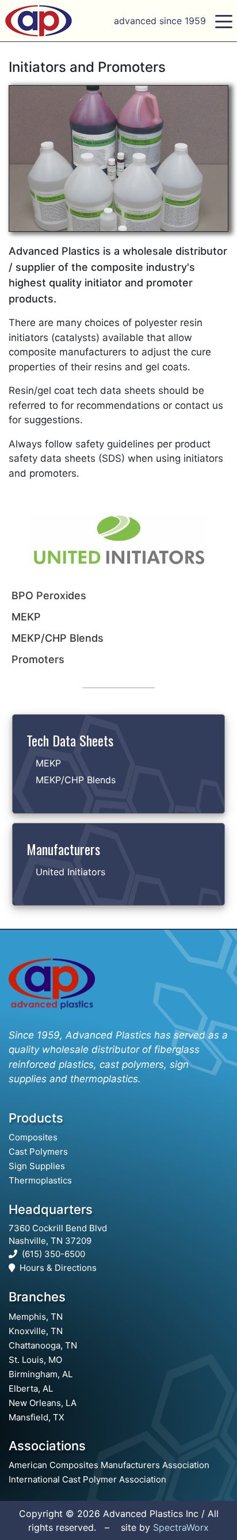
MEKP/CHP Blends (76, 780)
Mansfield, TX (36, 1417)
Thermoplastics (40, 1180)
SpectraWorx (181, 1527)
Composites (33, 1137)
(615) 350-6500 (53, 1253)
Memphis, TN (36, 1316)
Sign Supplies (37, 1165)
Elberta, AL (31, 1388)
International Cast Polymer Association (87, 1479)
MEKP (48, 763)
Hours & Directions (58, 1267)
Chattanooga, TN (43, 1345)
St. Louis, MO (35, 1359)
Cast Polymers (38, 1151)
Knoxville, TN (36, 1331)
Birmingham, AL (40, 1374)
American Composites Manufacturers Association (109, 1464)
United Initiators (70, 872)
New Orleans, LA (43, 1402)
